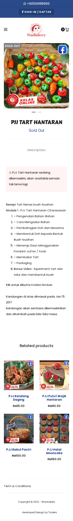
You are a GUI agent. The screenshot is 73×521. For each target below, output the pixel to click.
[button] (34, 111)
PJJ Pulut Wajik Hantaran (54, 398)
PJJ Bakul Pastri (18, 449)
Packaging (24, 263)
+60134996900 (38, 4)
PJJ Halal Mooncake (54, 451)
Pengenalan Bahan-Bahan (36, 216)
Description (36, 150)
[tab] (36, 150)
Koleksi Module (41, 285)
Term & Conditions (17, 486)
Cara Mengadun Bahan (33, 222)
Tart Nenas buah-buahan (35, 204)
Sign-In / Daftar (37, 12)
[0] (67, 29)
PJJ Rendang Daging (19, 398)
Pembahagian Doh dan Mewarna (40, 228)
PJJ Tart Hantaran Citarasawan (43, 210)
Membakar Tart (28, 257)
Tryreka (52, 512)
